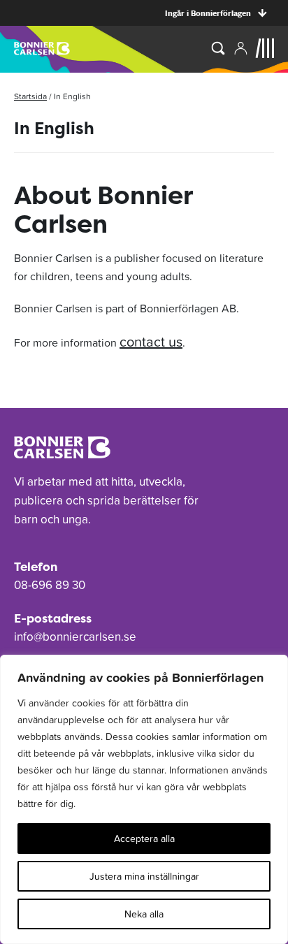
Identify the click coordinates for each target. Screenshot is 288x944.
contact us (151, 341)
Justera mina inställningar (144, 876)
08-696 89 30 (49, 585)
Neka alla (144, 914)
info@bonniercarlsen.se (75, 636)
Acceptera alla (144, 838)
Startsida (30, 96)
